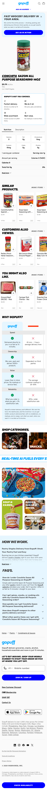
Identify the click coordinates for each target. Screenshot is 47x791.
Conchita (9, 76)
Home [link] (4, 633)
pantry (13, 585)
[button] (43, 3)
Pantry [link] (12, 633)
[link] (23, 3)
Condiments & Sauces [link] (26, 633)
